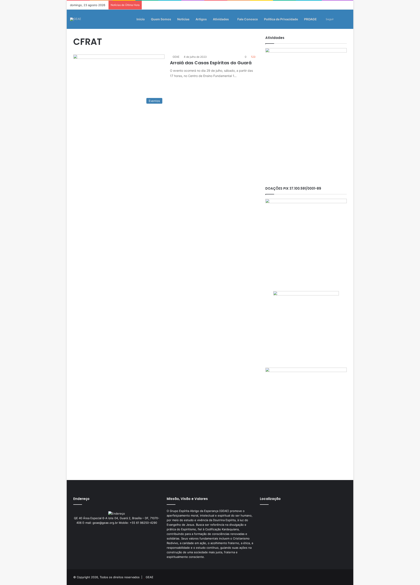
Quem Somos (161, 19)
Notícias (183, 19)
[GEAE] (75, 19)
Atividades (221, 19)
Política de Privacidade (281, 19)
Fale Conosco (247, 19)
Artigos (201, 19)
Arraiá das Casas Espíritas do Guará (211, 63)
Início (140, 19)
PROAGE (310, 19)
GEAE (176, 56)
